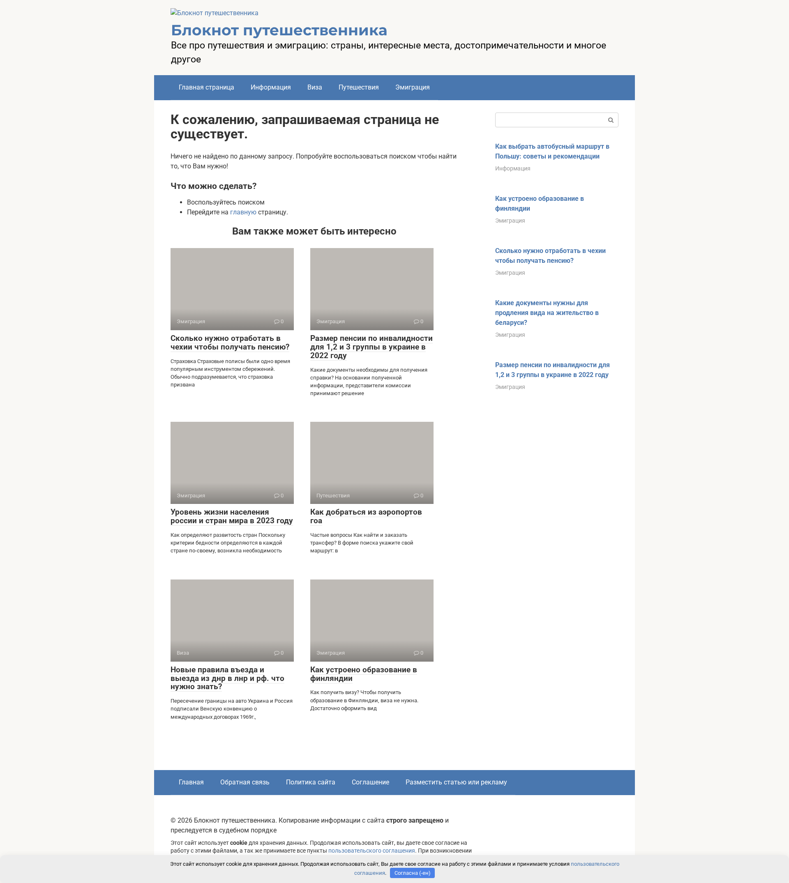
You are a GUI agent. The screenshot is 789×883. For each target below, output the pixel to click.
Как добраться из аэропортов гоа (366, 516)
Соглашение (370, 782)
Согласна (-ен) (412, 873)
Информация (271, 87)
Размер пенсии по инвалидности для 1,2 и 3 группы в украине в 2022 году (371, 346)
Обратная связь (245, 782)
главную (243, 212)
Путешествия (359, 87)
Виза (314, 87)
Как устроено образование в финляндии (363, 674)
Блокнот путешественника (279, 30)
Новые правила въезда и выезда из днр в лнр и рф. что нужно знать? (227, 678)
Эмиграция (412, 87)
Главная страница (206, 87)
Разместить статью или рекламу (456, 782)
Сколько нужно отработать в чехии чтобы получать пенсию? (230, 342)
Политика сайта (310, 782)
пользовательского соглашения (371, 850)
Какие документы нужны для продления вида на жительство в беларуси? (547, 313)
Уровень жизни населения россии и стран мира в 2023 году (232, 516)
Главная (191, 782)
